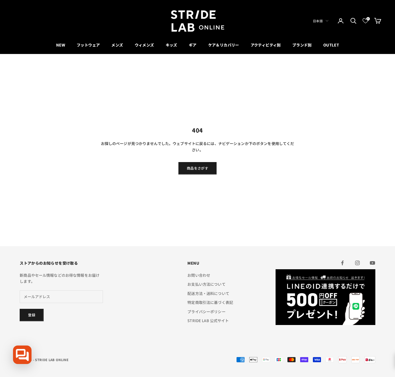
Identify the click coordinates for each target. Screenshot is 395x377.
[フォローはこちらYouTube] (372, 263)
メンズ (117, 45)
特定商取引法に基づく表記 (210, 302)
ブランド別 (302, 45)
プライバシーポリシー (206, 311)
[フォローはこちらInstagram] (357, 263)
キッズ (171, 45)
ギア (193, 45)
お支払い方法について (206, 284)
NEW (60, 45)
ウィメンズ (144, 45)
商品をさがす (197, 168)
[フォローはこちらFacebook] (342, 263)
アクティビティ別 (266, 45)
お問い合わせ (198, 275)
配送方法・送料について (208, 293)
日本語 (318, 20)
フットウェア (88, 45)
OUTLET (331, 45)
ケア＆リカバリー (223, 45)
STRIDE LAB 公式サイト (208, 320)
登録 (31, 314)
